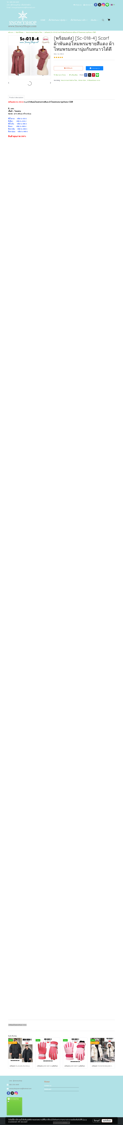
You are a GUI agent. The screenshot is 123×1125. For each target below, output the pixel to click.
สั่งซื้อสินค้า (69, 68)
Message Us (96, 68)
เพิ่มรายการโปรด (60, 75)
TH (114, 4)
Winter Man (82, 80)
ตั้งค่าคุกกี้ (96, 1121)
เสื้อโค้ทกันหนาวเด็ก (78, 20)
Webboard (47, 1089)
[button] (103, 20)
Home (43, 20)
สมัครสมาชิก (89, 5)
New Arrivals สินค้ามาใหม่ (69, 80)
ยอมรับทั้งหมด (107, 1121)
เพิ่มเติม (94, 20)
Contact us (47, 1086)
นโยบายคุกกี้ (24, 1122)
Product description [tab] (16, 97)
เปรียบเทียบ (74, 75)
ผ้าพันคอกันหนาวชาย (93, 80)
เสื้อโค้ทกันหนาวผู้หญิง (57, 20)
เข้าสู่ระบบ (78, 5)
